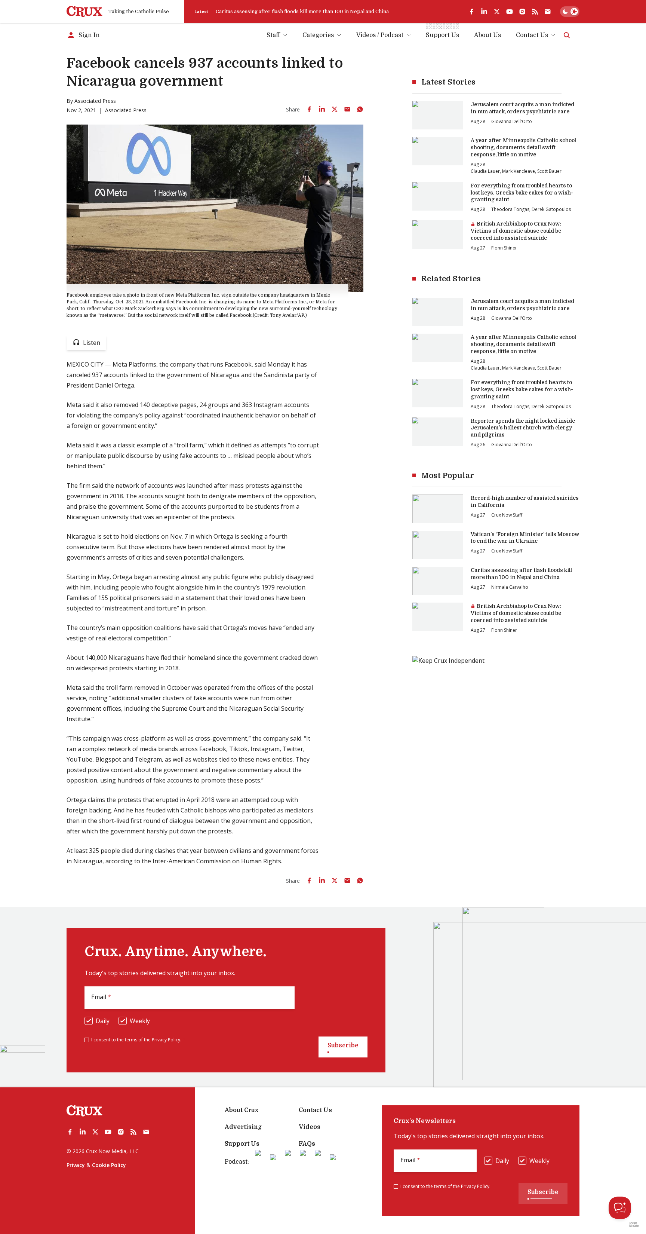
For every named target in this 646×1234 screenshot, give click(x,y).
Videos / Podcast (379, 35)
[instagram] (522, 11)
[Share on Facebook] (309, 109)
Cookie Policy (109, 1165)
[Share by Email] (347, 109)
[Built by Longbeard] (634, 1224)
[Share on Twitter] (334, 109)
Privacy (76, 1165)
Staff (273, 35)
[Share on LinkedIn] (322, 109)
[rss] (535, 11)
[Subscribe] (547, 11)
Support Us (242, 1143)
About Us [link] (487, 35)
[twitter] (496, 11)
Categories (318, 35)
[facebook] (471, 11)
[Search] (566, 35)
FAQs (307, 1143)
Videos (309, 1127)
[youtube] (509, 11)
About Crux (241, 1110)
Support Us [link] (442, 35)
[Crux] (84, 11)
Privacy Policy (166, 1040)
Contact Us (532, 35)
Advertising (243, 1127)
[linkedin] (484, 11)
